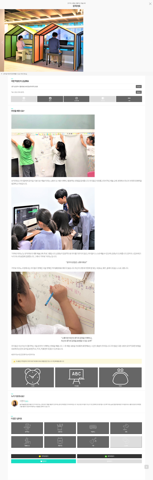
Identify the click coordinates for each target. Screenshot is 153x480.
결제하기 (109, 461)
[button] (150, 42)
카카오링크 (44, 456)
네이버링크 (110, 456)
